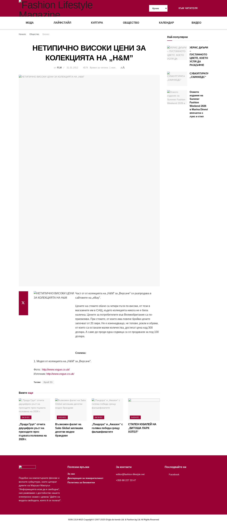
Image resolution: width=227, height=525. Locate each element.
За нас (71, 473)
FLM (59, 67)
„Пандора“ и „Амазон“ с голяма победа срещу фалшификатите (107, 428)
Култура (97, 22)
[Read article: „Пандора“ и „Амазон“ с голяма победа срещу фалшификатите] (107, 409)
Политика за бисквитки (81, 482)
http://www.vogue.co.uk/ (55, 369)
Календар (166, 22)
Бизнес (46, 34)
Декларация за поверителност (85, 478)
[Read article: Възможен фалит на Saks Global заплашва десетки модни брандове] (71, 409)
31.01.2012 (72, 67)
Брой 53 (48, 382)
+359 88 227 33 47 (126, 480)
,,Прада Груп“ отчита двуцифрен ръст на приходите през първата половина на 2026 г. (33, 432)
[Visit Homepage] (66, 8)
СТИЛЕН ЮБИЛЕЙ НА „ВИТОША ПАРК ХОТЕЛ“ (142, 428)
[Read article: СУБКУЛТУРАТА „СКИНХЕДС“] (177, 79)
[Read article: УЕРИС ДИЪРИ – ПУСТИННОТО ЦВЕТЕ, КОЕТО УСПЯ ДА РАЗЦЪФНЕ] (177, 53)
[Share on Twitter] (23, 303)
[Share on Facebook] (23, 295)
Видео (196, 22)
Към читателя (188, 8)
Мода (30, 22)
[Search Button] (207, 8)
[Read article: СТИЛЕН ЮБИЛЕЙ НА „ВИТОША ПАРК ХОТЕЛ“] (144, 409)
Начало (22, 34)
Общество (131, 22)
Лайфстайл (62, 22)
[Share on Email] (23, 311)
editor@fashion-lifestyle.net (130, 474)
